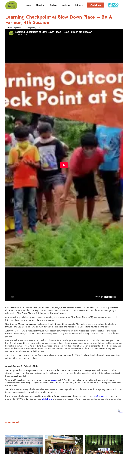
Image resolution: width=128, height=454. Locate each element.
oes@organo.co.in (102, 396)
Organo (54, 379)
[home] (11, 5)
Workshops (95, 5)
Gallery (53, 5)
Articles (66, 5)
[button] (40, 6)
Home (28, 5)
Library (79, 5)
